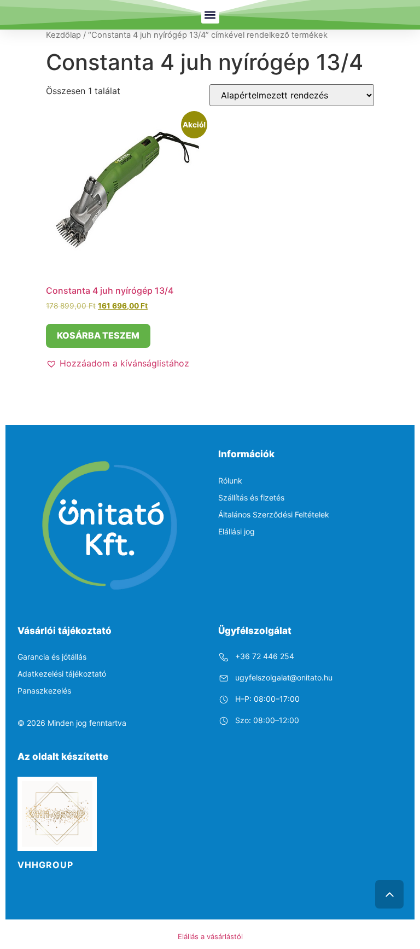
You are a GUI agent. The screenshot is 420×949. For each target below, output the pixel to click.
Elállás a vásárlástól (210, 936)
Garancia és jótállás (52, 656)
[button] (210, 14)
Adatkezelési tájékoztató (62, 673)
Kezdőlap (63, 35)
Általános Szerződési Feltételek (273, 514)
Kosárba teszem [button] (98, 335)
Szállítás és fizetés (251, 497)
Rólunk (230, 480)
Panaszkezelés (44, 690)
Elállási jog (236, 531)
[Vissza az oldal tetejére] (389, 894)
